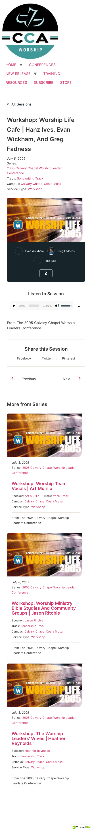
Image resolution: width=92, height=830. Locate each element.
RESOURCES (16, 82)
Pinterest (68, 358)
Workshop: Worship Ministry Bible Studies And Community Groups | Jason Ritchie (44, 608)
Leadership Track (32, 626)
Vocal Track (61, 496)
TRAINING (51, 73)
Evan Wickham (34, 251)
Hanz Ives (50, 260)
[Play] (14, 305)
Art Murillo (32, 496)
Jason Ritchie (34, 620)
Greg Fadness (66, 251)
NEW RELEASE (18, 73)
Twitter (47, 358)
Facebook (24, 358)
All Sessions (20, 104)
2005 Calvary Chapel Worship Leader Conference (34, 170)
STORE (66, 82)
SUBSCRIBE (43, 82)
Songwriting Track (30, 178)
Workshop (35, 189)
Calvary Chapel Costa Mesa (41, 184)
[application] (41, 305)
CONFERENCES (42, 64)
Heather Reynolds (37, 750)
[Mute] (57, 305)
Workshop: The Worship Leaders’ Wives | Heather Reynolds (39, 738)
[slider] (34, 306)
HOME (11, 64)
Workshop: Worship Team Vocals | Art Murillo (39, 486)
